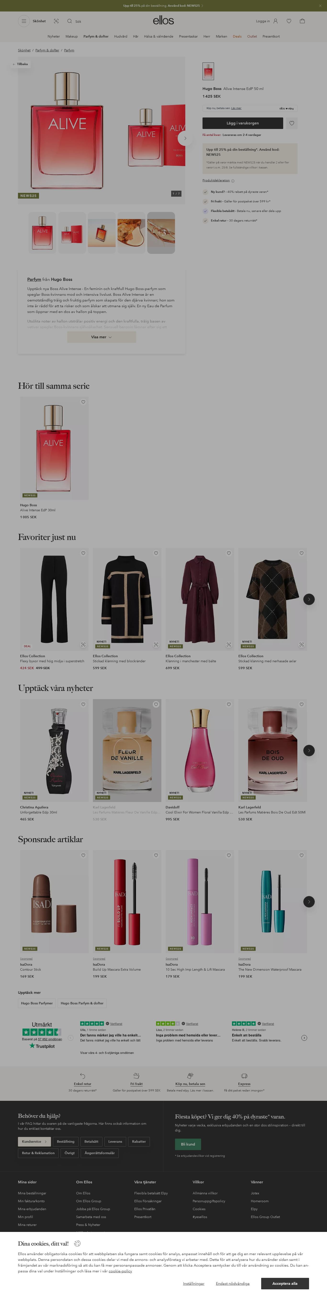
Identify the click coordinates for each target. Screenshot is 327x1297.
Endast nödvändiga (233, 1283)
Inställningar (193, 1283)
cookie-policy (120, 1271)
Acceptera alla (285, 1283)
